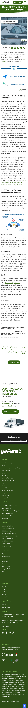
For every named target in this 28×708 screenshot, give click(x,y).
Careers (4, 589)
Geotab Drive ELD (7, 516)
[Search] (25, 440)
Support (4, 605)
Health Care (5, 483)
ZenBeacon (5, 518)
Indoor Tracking (6, 546)
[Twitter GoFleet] (10, 633)
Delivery (4, 485)
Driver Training (6, 543)
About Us (4, 587)
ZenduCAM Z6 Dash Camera (10, 506)
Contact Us (14, 362)
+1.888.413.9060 (8, 404)
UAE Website (5, 626)
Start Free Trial (10, 412)
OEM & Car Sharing (7, 538)
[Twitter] (15, 47)
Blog (23, 40)
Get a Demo (17, 2)
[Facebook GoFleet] (3, 633)
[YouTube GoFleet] (13, 633)
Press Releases (6, 556)
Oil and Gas (5, 488)
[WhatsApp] (21, 47)
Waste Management (7, 463)
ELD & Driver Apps (7, 531)
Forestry (4, 473)
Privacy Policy (6, 607)
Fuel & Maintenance (7, 541)
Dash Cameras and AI (8, 528)
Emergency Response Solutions (11, 468)
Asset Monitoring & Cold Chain (10, 536)
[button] (24, 706)
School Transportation (8, 480)
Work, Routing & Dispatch (9, 533)
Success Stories (6, 559)
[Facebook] (11, 47)
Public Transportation (8, 490)
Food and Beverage (7, 478)
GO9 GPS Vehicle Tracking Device (11, 511)
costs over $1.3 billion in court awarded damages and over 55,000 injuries (13, 182)
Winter (3, 493)
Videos (4, 564)
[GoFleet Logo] (5, 2)
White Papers (5, 561)
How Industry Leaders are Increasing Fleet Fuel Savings (13, 348)
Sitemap (4, 571)
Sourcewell (5, 498)
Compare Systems (7, 569)
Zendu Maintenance (7, 513)
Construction (5, 495)
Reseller (4, 592)
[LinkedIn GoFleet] (6, 633)
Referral (4, 594)
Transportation (6, 470)
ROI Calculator (6, 566)
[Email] (24, 47)
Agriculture (5, 475)
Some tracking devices (12, 283)
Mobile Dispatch (6, 508)
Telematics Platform (7, 526)
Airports (4, 465)
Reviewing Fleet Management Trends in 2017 (14, 353)
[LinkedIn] (18, 47)
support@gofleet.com (9, 406)
